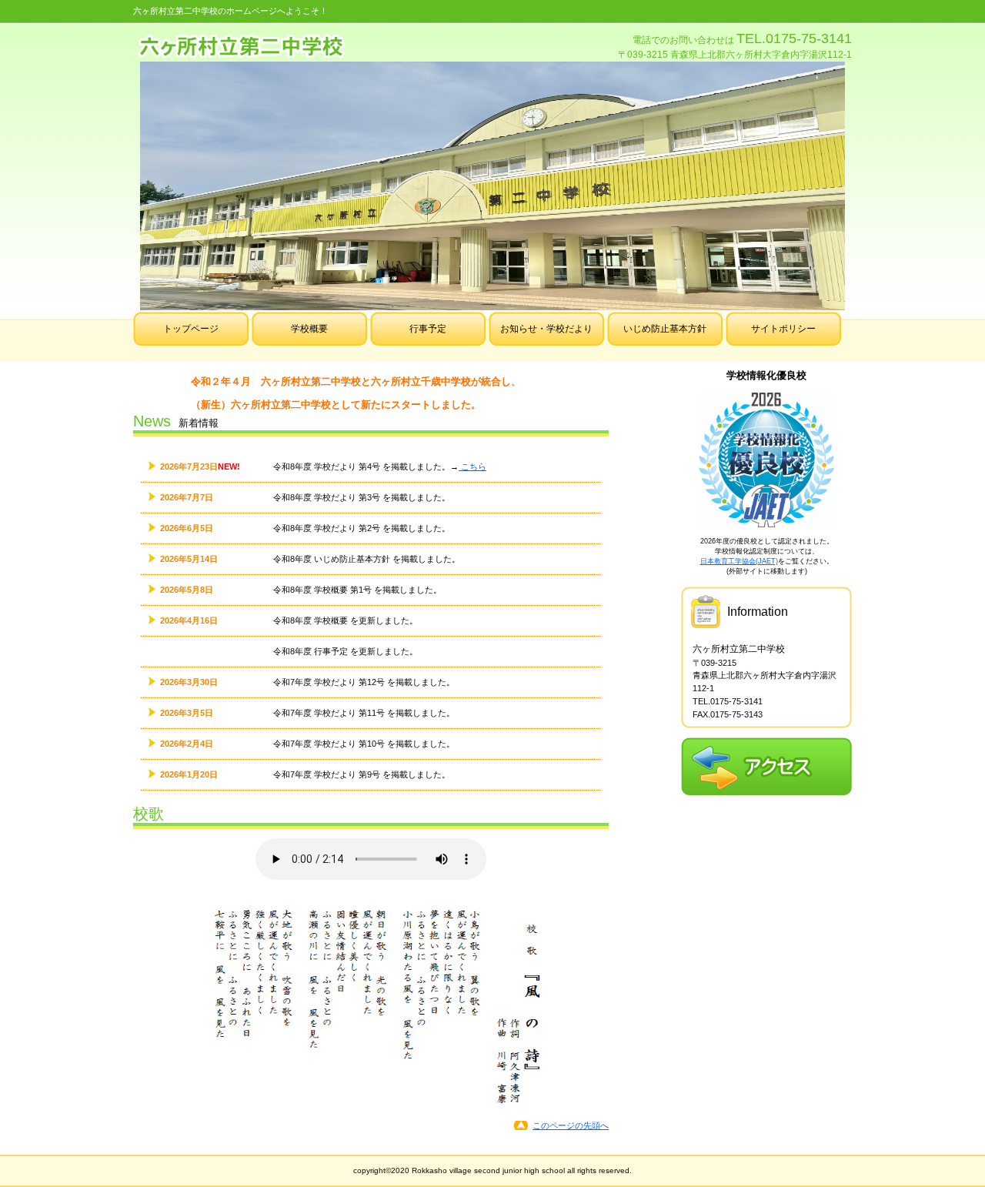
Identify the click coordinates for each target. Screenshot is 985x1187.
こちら (472, 466)
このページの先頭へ (571, 1125)
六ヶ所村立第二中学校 (306, 45)
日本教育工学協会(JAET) (739, 561)
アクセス (766, 766)
